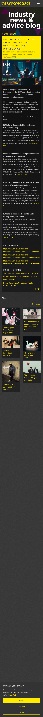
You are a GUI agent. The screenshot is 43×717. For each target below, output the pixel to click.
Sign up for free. (22, 174)
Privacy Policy (12, 695)
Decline (21, 712)
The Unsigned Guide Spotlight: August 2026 (20, 273)
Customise (21, 706)
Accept (21, 700)
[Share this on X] (38, 289)
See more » (36, 304)
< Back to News (9, 34)
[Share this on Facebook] (35, 289)
